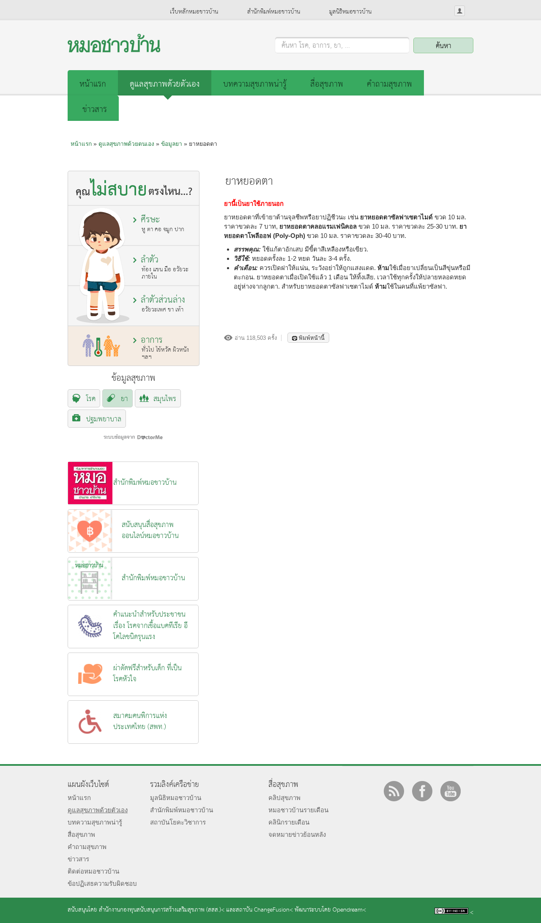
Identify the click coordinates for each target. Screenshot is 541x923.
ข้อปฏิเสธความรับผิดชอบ (102, 883)
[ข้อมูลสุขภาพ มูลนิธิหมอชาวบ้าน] (114, 50)
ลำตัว (165, 267)
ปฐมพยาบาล (103, 419)
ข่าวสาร (94, 109)
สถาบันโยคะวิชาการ (178, 822)
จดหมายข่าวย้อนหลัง (297, 834)
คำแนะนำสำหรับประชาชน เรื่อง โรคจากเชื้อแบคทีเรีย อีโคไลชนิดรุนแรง (150, 626)
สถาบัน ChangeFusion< (264, 910)
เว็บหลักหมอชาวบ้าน (194, 11)
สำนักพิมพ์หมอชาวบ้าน (273, 11)
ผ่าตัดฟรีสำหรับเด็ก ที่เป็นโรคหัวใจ (147, 674)
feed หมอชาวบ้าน (394, 791)
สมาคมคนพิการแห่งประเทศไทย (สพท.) (140, 722)
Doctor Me (133, 437)
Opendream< (349, 910)
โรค (91, 399)
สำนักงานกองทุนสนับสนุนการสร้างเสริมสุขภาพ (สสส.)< (161, 910)
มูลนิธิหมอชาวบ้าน (350, 11)
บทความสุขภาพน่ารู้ (255, 84)
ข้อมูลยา (171, 143)
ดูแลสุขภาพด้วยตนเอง (126, 143)
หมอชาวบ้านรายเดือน (298, 810)
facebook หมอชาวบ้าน (422, 791)
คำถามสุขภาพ (389, 84)
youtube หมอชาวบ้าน (450, 791)
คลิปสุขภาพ (284, 797)
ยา (124, 399)
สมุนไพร (164, 399)
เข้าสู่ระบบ (459, 10)
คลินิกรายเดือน (288, 822)
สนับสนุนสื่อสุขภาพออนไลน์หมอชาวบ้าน (150, 531)
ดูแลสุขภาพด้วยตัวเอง (164, 84)
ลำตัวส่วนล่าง (163, 303)
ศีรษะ (162, 223)
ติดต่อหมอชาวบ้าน (93, 871)
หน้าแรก (92, 84)
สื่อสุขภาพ (326, 84)
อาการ (165, 347)
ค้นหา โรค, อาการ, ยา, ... (315, 46)
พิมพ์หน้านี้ (312, 338)
